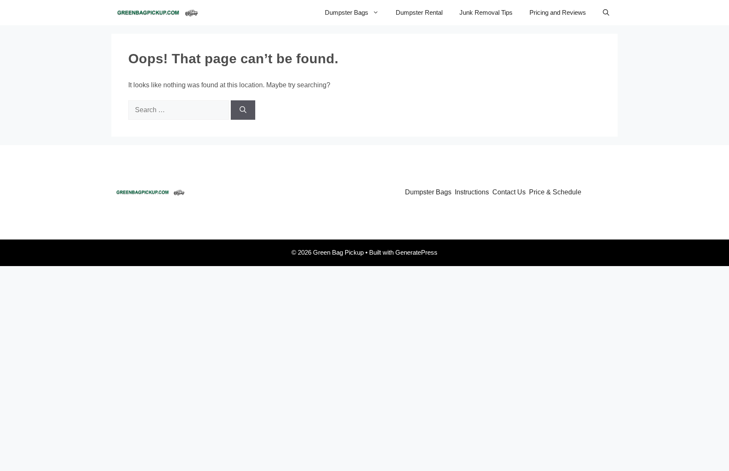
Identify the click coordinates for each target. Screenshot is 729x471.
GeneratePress (416, 252)
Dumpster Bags (346, 12)
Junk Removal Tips (486, 12)
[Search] (243, 110)
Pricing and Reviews (557, 12)
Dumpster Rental (419, 12)
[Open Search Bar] (606, 12)
